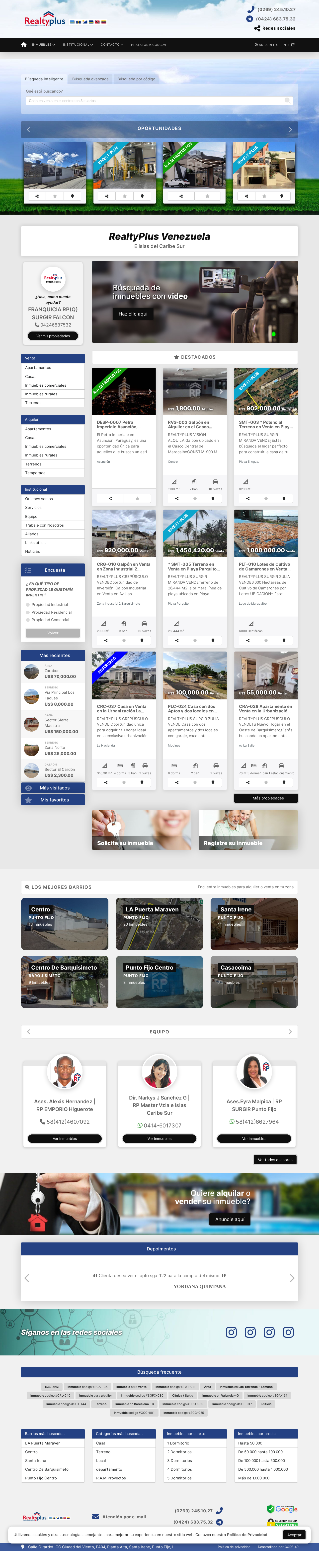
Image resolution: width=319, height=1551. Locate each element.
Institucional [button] (76, 44)
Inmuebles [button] (42, 44)
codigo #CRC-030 (182, 1404)
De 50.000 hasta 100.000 (260, 1451)
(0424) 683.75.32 (276, 18)
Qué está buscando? (44, 91)
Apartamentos (38, 383)
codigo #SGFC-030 (142, 1395)
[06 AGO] (31, 740)
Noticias (32, 567)
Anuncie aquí (229, 1219)
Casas (30, 392)
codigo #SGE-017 (232, 1404)
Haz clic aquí (133, 314)
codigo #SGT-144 (66, 1404)
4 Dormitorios (179, 1469)
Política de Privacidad (247, 1534)
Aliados (31, 550)
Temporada (35, 488)
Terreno (103, 1451)
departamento (109, 1469)
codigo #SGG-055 (183, 1413)
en (246, 1387)
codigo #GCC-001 (134, 1413)
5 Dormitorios (179, 1478)
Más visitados (55, 803)
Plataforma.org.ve (149, 45)
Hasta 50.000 (250, 1443)
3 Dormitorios (179, 1460)
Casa (100, 1443)
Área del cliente (274, 45)
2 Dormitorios (179, 1451)
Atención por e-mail (123, 1516)
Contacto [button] (110, 44)
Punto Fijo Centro (41, 1478)
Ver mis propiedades (53, 352)
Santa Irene (35, 1460)
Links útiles (35, 558)
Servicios (33, 523)
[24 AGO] (31, 712)
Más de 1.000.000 (253, 1478)
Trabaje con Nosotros (44, 541)
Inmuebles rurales (41, 410)
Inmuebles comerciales (45, 401)
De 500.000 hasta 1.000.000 (263, 1469)
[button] (23, 307)
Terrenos (33, 418)
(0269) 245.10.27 (276, 9)
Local (101, 1460)
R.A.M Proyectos (111, 1478)
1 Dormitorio (178, 1443)
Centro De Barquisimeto (47, 1469)
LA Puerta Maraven (43, 1443)
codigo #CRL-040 (50, 1395)
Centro (31, 1451)
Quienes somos (39, 514)
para (131, 1387)
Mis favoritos (55, 815)
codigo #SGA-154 (267, 1395)
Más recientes (54, 671)
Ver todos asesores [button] (275, 1159)
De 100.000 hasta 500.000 (261, 1460)
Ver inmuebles (65, 1138)
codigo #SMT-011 (175, 1387)
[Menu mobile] (23, 44)
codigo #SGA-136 (88, 1387)
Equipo (31, 532)
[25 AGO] (31, 687)
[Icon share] (231, 1332)
